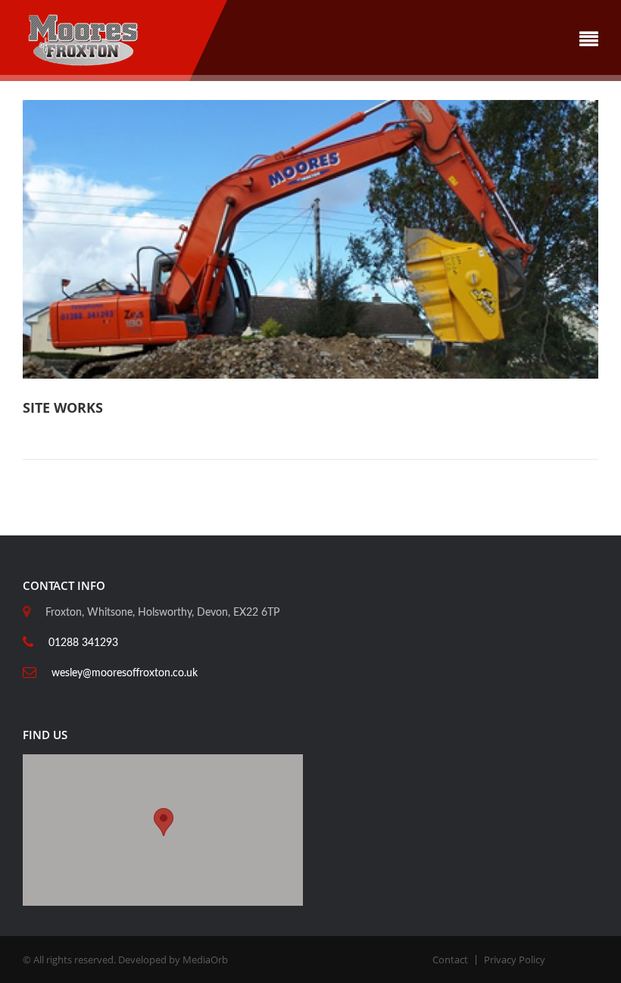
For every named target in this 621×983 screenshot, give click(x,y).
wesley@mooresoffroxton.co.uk (124, 673)
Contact (450, 959)
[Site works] (310, 238)
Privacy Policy (514, 959)
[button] (163, 822)
